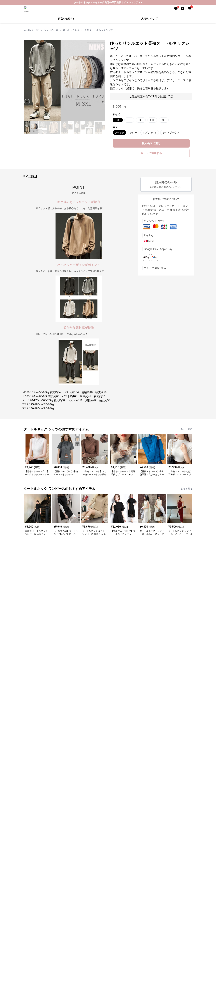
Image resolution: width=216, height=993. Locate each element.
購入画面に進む (151, 143)
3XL (164, 120)
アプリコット (150, 132)
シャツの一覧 (51, 30)
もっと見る (186, 429)
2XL (152, 120)
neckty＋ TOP (31, 30)
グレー (133, 132)
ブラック (119, 132)
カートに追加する (151, 153)
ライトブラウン (171, 132)
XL (140, 120)
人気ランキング (149, 18)
